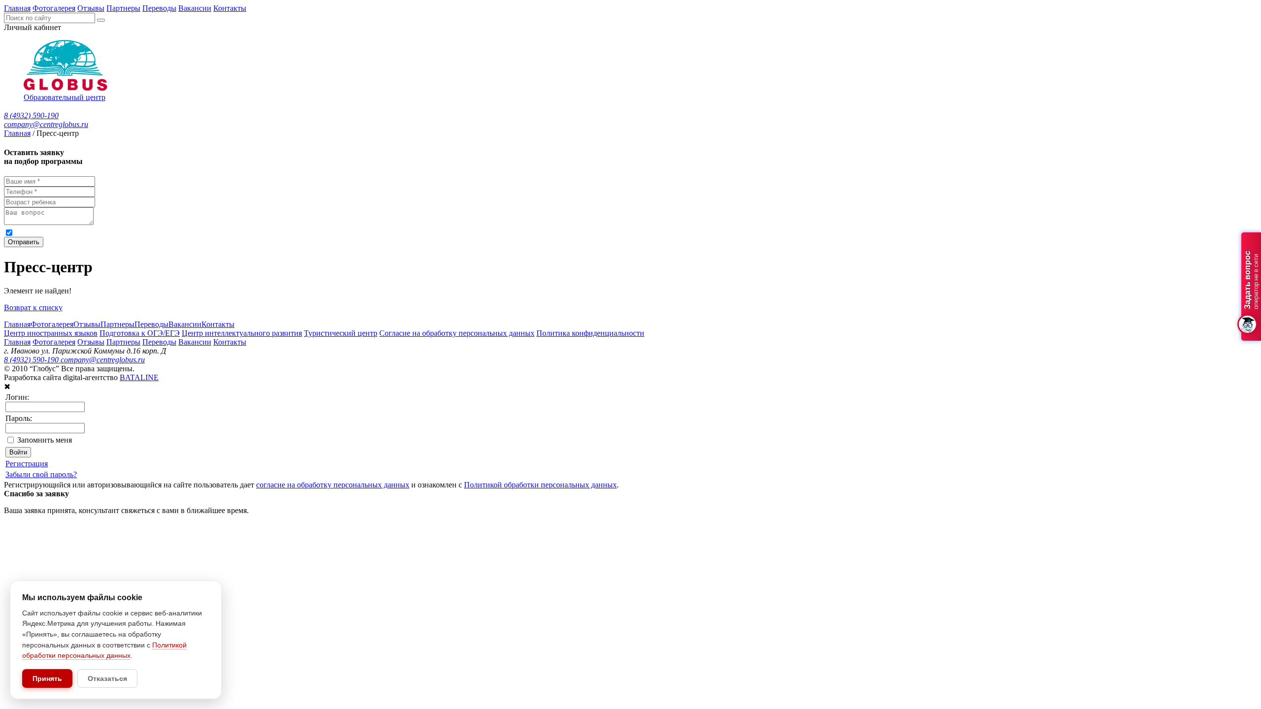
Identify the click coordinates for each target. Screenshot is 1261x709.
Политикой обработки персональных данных (320, 232)
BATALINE (139, 377)
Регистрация (26, 463)
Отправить (23, 242)
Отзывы (90, 8)
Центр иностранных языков (51, 333)
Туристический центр (340, 333)
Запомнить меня (44, 440)
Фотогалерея (54, 8)
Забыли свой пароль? (41, 474)
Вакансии (194, 8)
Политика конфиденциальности (590, 333)
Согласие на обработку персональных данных (456, 333)
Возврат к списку (33, 307)
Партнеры (123, 8)
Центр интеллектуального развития (242, 333)
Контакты (229, 8)
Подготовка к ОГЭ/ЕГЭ (140, 333)
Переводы (159, 8)
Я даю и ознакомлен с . (206, 232)
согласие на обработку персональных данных (113, 232)
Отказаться (107, 678)
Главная (17, 8)
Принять (47, 678)
